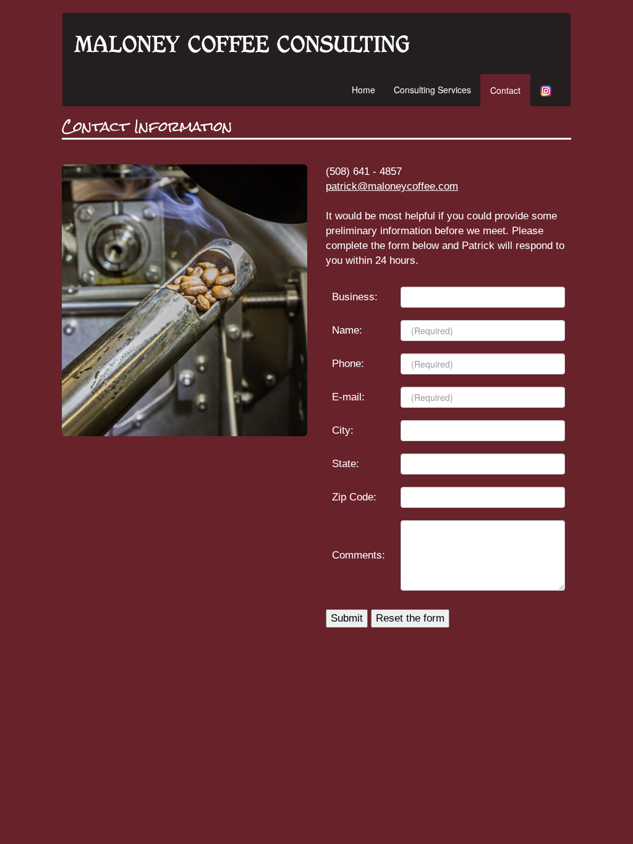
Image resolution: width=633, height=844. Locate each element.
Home (363, 89)
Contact (505, 90)
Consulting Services (432, 89)
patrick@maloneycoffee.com (392, 186)
